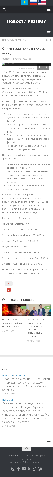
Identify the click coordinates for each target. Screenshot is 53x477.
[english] (42, 2)
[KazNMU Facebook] (18, 469)
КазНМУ (14, 462)
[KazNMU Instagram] (13, 469)
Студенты (20, 40)
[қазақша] (24, 2)
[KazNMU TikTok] (34, 469)
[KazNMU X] (29, 469)
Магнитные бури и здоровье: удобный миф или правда (12, 323)
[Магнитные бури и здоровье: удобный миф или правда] (14, 310)
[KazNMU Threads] (40, 469)
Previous (40, 67)
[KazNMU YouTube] (24, 469)
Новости (7, 40)
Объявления (21, 375)
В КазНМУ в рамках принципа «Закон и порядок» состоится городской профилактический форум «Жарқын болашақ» (26, 384)
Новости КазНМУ (26, 21)
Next (46, 67)
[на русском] (33, 2)
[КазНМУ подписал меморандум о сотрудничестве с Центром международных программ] (38, 310)
